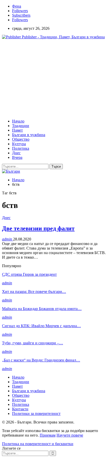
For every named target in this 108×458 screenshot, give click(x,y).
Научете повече (70, 435)
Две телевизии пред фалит (38, 228)
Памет (17, 130)
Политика (20, 148)
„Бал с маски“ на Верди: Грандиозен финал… (41, 360)
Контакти (20, 409)
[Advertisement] (44, 78)
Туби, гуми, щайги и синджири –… (32, 343)
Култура (19, 144)
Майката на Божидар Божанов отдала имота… (42, 309)
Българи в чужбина (28, 135)
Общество (20, 139)
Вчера (17, 157)
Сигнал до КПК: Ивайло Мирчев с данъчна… (41, 326)
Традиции (20, 126)
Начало (18, 121)
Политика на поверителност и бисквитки (37, 444)
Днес (16, 153)
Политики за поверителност (36, 413)
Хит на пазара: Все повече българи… (34, 291)
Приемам (48, 435)
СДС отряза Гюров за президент (29, 274)
